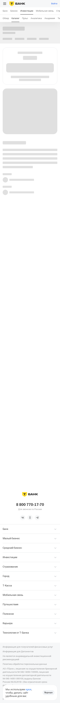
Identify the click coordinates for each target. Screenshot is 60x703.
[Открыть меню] (5, 4)
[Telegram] (37, 517)
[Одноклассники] (30, 517)
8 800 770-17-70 (30, 504)
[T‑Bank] (17, 3)
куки (28, 689)
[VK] (22, 517)
